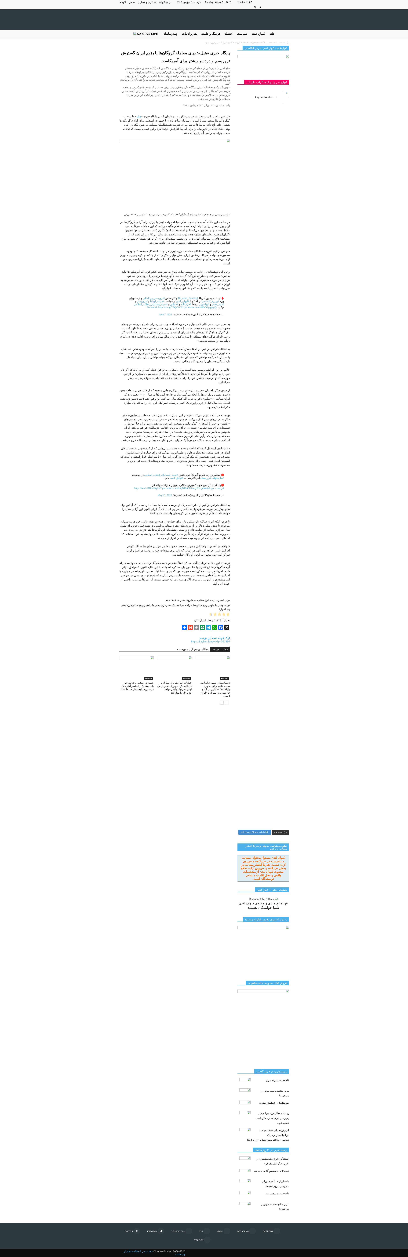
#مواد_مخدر (218, 304)
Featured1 (148, 678)
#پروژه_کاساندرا (210, 301)
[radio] (228, 614)
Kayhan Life (147, 33)
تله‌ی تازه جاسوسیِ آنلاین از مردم (271, 1171)
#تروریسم (142, 301)
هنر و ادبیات (189, 33)
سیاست (242, 33)
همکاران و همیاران (147, 2)
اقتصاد (229, 33)
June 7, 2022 (165, 314)
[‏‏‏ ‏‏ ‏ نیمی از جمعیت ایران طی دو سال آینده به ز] (249, 322)
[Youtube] (250, 7)
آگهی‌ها (122, 2)
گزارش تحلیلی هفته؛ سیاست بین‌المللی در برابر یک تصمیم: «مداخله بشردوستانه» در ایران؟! (268, 1135)
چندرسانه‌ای (170, 33)
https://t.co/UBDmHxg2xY (148, 488)
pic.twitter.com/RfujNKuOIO (177, 488)
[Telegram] (260, 7)
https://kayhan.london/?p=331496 (210, 641)
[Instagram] (281, 7)
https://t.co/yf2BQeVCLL (171, 307)
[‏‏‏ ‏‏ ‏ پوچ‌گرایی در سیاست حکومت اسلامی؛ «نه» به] (249, 678)
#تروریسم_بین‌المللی (154, 298)
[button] (285, 34)
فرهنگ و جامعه (210, 33)
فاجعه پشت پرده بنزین (277, 1080)
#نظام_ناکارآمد (200, 488)
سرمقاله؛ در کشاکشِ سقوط (274, 1103)
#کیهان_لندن (182, 301)
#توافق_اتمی (176, 478)
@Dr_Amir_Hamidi (188, 298)
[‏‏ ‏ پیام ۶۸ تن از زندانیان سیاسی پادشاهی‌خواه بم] (276, 386)
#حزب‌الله (186, 304)
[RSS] (271, 7)
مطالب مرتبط (220, 649)
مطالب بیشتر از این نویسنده (192, 649)
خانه (272, 33)
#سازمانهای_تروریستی (212, 478)
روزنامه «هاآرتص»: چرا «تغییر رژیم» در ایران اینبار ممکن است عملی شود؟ (272, 1118)
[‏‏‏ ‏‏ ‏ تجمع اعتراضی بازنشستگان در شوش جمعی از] (276, 566)
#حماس (174, 304)
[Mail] (276, 7)
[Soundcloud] (265, 7)
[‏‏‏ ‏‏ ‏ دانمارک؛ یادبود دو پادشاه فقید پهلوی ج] (249, 125)
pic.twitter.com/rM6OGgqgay (199, 307)
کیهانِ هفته (258, 33)
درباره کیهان (165, 2)
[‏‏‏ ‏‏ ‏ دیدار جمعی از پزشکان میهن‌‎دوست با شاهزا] (276, 175)
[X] (255, 7)
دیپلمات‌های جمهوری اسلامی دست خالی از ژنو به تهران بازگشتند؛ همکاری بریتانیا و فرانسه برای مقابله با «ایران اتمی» (215, 689)
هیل (139, 116)
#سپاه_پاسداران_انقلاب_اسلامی (151, 304)
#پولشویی (204, 304)
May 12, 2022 (165, 495)
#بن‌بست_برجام (216, 488)
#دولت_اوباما (157, 301)
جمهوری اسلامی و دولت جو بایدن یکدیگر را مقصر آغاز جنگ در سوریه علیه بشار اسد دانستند (137, 686)
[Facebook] (286, 7)
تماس (132, 2)
